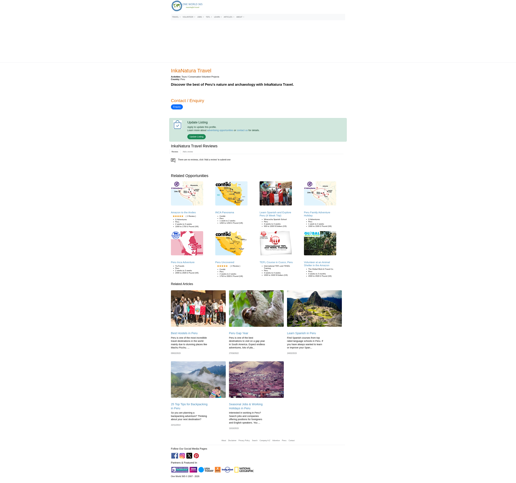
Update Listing (196, 137)
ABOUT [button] (239, 17)
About (223, 440)
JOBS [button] (200, 17)
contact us (242, 130)
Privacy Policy (244, 440)
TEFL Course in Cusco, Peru (276, 262)
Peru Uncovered (224, 262)
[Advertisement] (258, 40)
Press (284, 440)
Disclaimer (232, 440)
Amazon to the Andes (183, 212)
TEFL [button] (208, 17)
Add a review (188, 152)
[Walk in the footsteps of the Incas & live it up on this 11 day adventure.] (231, 194)
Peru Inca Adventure (183, 262)
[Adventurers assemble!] (187, 244)
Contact (292, 440)
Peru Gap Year (238, 333)
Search (254, 440)
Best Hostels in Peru (184, 333)
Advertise (276, 440)
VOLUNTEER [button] (188, 17)
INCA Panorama (224, 212)
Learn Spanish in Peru (301, 333)
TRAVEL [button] (175, 17)
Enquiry (177, 107)
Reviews (175, 152)
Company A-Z (265, 440)
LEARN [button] (217, 17)
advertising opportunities (220, 130)
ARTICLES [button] (228, 17)
